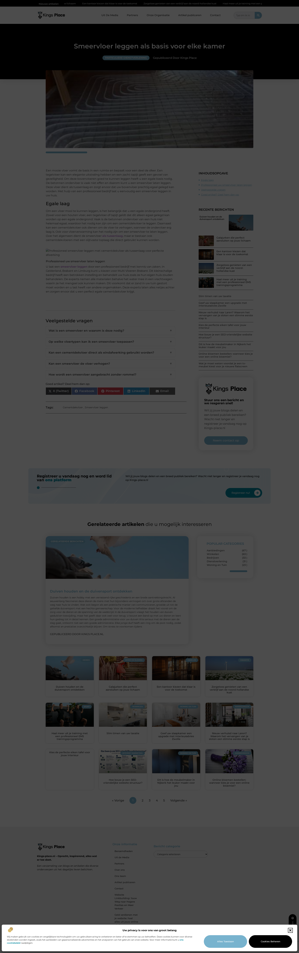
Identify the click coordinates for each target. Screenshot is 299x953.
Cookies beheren (270, 941)
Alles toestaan (225, 941)
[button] (290, 930)
